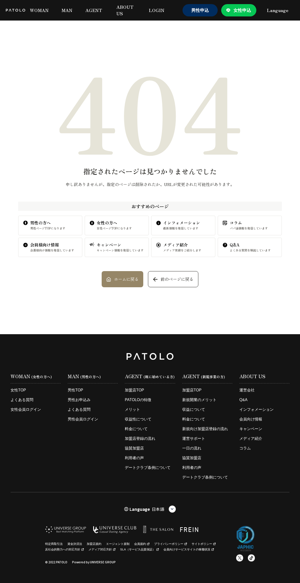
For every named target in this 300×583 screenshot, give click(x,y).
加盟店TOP (134, 390)
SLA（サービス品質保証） (137, 549)
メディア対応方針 (100, 549)
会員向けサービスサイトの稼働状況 (186, 549)
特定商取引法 (54, 543)
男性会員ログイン (83, 419)
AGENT (93, 10)
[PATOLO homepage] (15, 10)
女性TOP (18, 390)
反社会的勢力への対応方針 (62, 549)
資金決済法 (74, 543)
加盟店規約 (94, 543)
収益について (193, 409)
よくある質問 (22, 400)
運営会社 (247, 390)
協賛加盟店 (134, 448)
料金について (136, 429)
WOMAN (39, 10)
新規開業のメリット (199, 400)
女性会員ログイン (26, 409)
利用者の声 (134, 458)
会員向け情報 (250, 419)
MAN (67, 10)
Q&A (243, 400)
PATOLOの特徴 (138, 400)
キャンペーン (250, 429)
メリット (132, 409)
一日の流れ (191, 448)
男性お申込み (79, 400)
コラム (245, 448)
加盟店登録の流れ (140, 438)
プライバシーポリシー (168, 543)
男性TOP (75, 390)
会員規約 (140, 543)
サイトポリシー (202, 543)
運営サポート (193, 438)
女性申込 (242, 10)
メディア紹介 (250, 438)
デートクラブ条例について (148, 467)
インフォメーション (256, 409)
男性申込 (200, 10)
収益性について (138, 419)
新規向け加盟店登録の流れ (205, 429)
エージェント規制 (117, 543)
